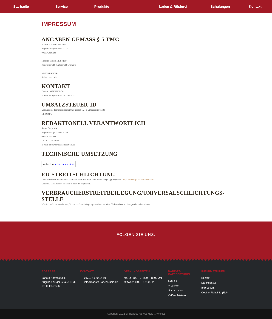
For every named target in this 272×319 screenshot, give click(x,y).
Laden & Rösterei (173, 7)
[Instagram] (136, 246)
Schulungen (220, 7)
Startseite (21, 7)
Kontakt (255, 7)
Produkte (101, 7)
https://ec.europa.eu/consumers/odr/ (138, 179)
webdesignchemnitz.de (64, 164)
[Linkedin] (146, 246)
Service (61, 7)
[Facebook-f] (125, 246)
